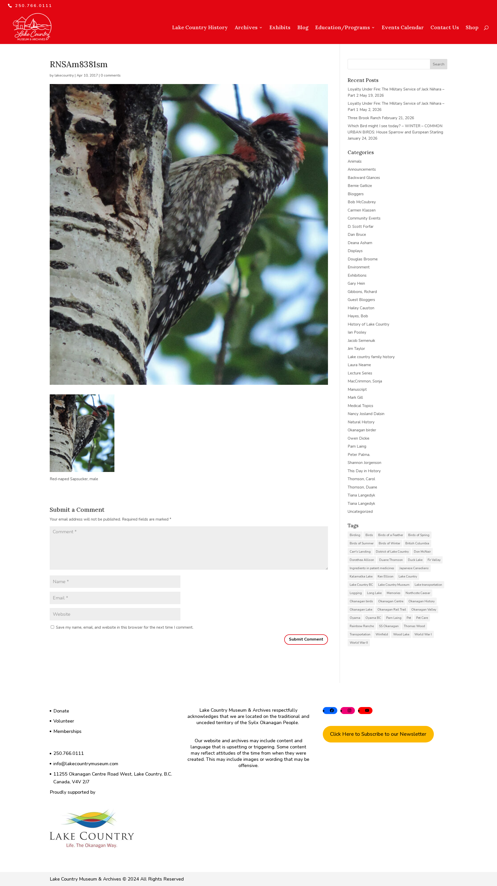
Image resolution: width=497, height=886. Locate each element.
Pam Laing (357, 446)
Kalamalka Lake (361, 576)
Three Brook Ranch (364, 118)
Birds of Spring (418, 535)
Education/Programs (342, 28)
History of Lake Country (368, 324)
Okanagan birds (361, 601)
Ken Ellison (385, 576)
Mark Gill (355, 397)
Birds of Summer (362, 543)
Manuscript (357, 389)
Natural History (361, 422)
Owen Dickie (358, 438)
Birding (355, 535)
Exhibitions (357, 275)
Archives (246, 28)
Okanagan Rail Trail (391, 609)
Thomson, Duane (362, 487)
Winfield (382, 634)
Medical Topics (360, 405)
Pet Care (422, 618)
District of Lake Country (392, 552)
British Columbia (417, 543)
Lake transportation (428, 585)
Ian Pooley (357, 332)
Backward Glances (364, 177)
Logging (356, 593)
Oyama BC (373, 618)
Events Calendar (403, 28)
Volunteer (63, 721)
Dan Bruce (357, 234)
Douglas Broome (363, 259)
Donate (61, 711)
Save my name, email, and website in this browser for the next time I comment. (124, 627)
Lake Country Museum (394, 585)
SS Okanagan (389, 626)
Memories (393, 593)
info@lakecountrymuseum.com (85, 764)
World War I (423, 634)
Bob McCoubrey (362, 202)
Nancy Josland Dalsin (366, 413)
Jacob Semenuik (361, 340)
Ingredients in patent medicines (372, 568)
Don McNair (422, 552)
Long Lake (374, 593)
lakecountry (64, 75)
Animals (355, 161)
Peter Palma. (359, 454)
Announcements (362, 169)
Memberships (67, 731)
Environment (359, 267)
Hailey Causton (361, 308)
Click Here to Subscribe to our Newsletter (378, 734)
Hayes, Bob (358, 316)
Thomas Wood (414, 626)
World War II (359, 643)
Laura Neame (359, 364)
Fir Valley (434, 560)
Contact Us (444, 28)
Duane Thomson (391, 560)
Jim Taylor (356, 348)
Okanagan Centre (390, 601)
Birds (369, 535)
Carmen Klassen (362, 210)
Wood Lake (401, 634)
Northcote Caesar (418, 593)
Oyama (355, 618)
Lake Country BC (361, 585)
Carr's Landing (360, 552)
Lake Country (408, 576)
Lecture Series (360, 373)
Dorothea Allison (362, 560)
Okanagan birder (362, 430)
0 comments (111, 75)
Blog (303, 28)
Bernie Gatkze (360, 185)
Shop (472, 28)
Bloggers (356, 194)
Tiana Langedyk (361, 495)
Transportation (360, 634)
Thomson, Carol (361, 479)
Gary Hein (356, 283)
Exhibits (279, 28)
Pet (409, 618)
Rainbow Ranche (362, 626)
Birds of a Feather (390, 535)
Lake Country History (200, 28)
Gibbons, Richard (362, 291)
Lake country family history (371, 356)
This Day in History (364, 471)
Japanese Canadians (414, 568)
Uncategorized (360, 511)
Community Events (364, 218)
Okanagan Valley (423, 609)
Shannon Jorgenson (364, 462)
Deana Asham (360, 242)
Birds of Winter (389, 543)
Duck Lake (415, 560)
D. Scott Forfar (361, 226)
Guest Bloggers (361, 299)
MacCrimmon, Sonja (365, 381)
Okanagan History (421, 601)
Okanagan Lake (361, 609)
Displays (355, 250)
